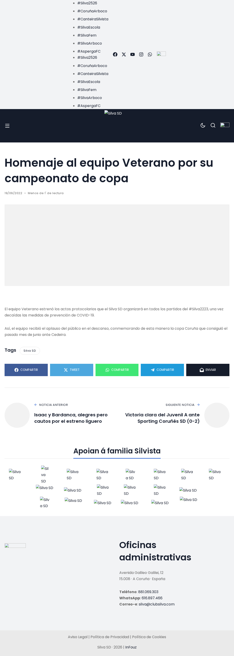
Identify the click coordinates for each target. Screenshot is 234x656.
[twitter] (124, 54)
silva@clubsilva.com (157, 604)
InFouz (131, 647)
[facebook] (115, 54)
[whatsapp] (150, 54)
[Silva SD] (117, 125)
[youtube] (132, 54)
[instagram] (141, 54)
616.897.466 (152, 598)
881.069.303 (148, 591)
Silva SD (30, 350)
